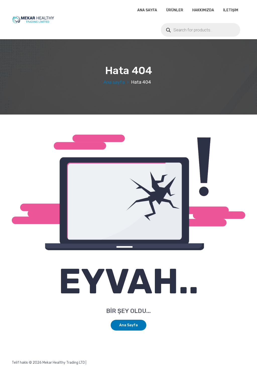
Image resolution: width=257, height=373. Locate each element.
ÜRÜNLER (174, 10)
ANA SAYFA (147, 10)
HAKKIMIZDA (203, 10)
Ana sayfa (113, 82)
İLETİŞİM (230, 10)
